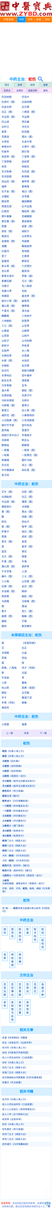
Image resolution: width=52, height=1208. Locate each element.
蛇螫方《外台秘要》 (12, 1082)
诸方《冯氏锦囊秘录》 (16, 801)
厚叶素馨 (7, 216)
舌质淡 (7, 90)
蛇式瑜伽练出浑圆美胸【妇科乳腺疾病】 (22, 1077)
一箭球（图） (29, 450)
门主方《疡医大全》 (14, 840)
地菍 (4, 166)
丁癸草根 (7, 161)
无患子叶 (27, 395)
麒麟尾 (5, 316)
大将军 (5, 141)
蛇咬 (32, 85)
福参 (4, 186)
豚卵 (24, 591)
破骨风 (25, 301)
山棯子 (5, 340)
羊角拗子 (27, 435)
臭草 (4, 131)
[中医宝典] (26, 15)
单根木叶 (7, 146)
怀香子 (5, 531)
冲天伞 (25, 126)
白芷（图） (8, 112)
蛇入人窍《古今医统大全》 (16, 1114)
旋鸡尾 (5, 430)
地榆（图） (28, 516)
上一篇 (9, 733)
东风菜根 (7, 176)
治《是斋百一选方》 (14, 776)
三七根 (5, 581)
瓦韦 (24, 385)
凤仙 (24, 658)
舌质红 (19, 90)
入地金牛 (27, 316)
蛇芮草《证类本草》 (12, 1119)
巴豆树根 (7, 97)
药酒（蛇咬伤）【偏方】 (16, 865)
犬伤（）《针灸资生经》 (16, 855)
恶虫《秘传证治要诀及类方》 (19, 781)
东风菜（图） (29, 171)
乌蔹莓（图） (9, 405)
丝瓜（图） (28, 586)
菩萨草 (25, 566)
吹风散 (25, 131)
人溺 (24, 571)
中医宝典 (8, 19)
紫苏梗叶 (27, 626)
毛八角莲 (27, 286)
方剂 (30, 19)
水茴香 (25, 355)
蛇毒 (27, 931)
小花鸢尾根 (28, 420)
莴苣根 (5, 596)
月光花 (5, 465)
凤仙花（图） (9, 181)
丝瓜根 (25, 365)
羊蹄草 (5, 440)
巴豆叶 (25, 97)
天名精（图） (9, 591)
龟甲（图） (28, 526)
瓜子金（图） (9, 191)
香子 (4, 611)
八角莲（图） (29, 112)
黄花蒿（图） (9, 221)
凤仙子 (25, 521)
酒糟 (4, 246)
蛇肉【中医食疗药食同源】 (16, 1052)
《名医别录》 (29, 643)
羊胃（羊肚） (9, 702)
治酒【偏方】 (11, 796)
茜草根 (25, 306)
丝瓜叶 (5, 370)
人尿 (4, 682)
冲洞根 (25, 506)
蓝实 (4, 551)
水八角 (25, 350)
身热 (45, 90)
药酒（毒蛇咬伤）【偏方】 (17, 870)
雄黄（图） (8, 616)
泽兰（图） (28, 465)
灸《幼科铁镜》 (12, 766)
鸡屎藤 (25, 241)
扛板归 (5, 251)
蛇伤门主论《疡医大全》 (14, 1067)
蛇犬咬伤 (35, 934)
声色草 (25, 345)
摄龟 (24, 682)
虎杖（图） (8, 231)
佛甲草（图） (29, 181)
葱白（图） (28, 136)
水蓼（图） (8, 360)
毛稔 (24, 291)
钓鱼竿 (5, 151)
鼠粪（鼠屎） (29, 687)
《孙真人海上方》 (13, 751)
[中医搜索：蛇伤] (39, 79)
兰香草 (25, 256)
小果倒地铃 (28, 415)
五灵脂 (25, 692)
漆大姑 (25, 311)
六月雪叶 (27, 266)
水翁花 (25, 360)
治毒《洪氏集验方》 (14, 816)
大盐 (24, 653)
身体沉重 (20, 1007)
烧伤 (5, 931)
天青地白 (7, 375)
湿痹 (45, 85)
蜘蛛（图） (28, 616)
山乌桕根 (27, 340)
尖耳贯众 (27, 236)
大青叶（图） (29, 146)
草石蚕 (25, 122)
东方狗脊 (7, 171)
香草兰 (25, 405)
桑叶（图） (8, 576)
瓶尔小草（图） (10, 301)
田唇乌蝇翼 (28, 370)
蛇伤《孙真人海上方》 (13, 1062)
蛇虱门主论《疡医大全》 (14, 1072)
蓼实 (24, 551)
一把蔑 (5, 450)
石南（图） (8, 586)
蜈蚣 (4, 692)
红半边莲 (27, 206)
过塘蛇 (5, 196)
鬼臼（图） (28, 191)
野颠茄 (25, 445)
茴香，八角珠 (9, 667)
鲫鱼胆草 (27, 246)
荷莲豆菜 (7, 206)
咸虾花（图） (9, 415)
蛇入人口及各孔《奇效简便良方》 (19, 1109)
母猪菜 (5, 296)
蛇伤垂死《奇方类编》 (13, 1129)
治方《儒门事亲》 (13, 826)
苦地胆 (25, 251)
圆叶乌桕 (27, 460)
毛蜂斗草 (7, 291)
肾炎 (7, 85)
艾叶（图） (8, 492)
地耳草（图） (9, 156)
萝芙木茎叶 (8, 276)
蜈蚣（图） (28, 390)
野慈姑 (5, 445)
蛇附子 (5, 345)
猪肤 (4, 621)
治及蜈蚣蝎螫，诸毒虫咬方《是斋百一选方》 (23, 882)
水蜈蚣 (5, 365)
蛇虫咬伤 (20, 934)
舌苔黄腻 (20, 989)
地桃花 (25, 166)
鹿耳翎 (25, 271)
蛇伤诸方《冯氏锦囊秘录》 (16, 1144)
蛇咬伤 (42, 944)
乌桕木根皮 (8, 400)
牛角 (24, 561)
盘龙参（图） (29, 296)
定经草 (25, 161)
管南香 (25, 186)
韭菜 (24, 541)
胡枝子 (25, 231)
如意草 (25, 321)
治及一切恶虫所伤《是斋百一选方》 (22, 875)
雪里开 (25, 430)
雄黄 (24, 724)
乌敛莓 (5, 601)
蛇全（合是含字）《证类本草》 (17, 1042)
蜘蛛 (24, 702)
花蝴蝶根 (27, 216)
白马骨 (25, 107)
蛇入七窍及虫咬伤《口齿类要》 (18, 1057)
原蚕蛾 (5, 460)
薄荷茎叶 (7, 506)
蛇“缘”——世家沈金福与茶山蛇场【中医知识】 (26, 909)
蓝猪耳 (5, 261)
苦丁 (4, 256)
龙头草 (5, 271)
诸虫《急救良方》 (13, 831)
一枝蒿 (5, 455)
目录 (26, 733)
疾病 (38, 19)
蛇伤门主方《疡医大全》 (14, 1134)
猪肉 (4, 626)
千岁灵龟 (7, 571)
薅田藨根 (27, 201)
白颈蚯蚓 (7, 496)
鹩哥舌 (25, 261)
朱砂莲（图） (29, 470)
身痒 (20, 85)
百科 (47, 19)
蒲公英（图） (9, 306)
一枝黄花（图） (30, 455)
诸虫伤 (5, 707)
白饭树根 (27, 102)
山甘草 (25, 325)
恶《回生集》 (11, 761)
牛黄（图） (8, 561)
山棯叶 (25, 335)
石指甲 (5, 350)
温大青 (5, 390)
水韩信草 (7, 355)
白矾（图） (28, 492)
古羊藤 (25, 196)
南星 (24, 556)
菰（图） (7, 526)
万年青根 (7, 385)
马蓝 (24, 672)
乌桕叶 (25, 400)
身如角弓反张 (12, 1011)
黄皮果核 (27, 221)
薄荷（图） (28, 501)
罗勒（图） (28, 276)
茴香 (4, 226)
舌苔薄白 (12, 989)
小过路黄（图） (10, 420)
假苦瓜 (5, 236)
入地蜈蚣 (7, 321)
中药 (21, 19)
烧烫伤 (12, 933)
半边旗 (25, 117)
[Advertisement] (26, 49)
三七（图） (8, 325)
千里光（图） (9, 311)
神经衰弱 (12, 959)
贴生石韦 (7, 380)
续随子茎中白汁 (10, 435)
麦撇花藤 (7, 281)
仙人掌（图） (29, 410)
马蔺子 (5, 286)
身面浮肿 (32, 90)
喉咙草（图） (29, 211)
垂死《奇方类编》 (13, 791)
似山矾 (5, 687)
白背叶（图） (9, 102)
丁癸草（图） (29, 156)
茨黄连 (5, 136)
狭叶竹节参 (8, 425)
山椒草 (25, 330)
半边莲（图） (9, 117)
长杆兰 (5, 126)
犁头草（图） (9, 266)
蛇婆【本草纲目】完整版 (14, 1037)
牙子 (4, 697)
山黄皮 (5, 330)
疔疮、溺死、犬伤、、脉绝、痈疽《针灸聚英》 (26, 890)
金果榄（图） (9, 241)
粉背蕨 (25, 176)
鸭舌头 (25, 440)
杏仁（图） (28, 611)
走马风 (5, 475)
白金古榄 (7, 107)
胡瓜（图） (28, 531)
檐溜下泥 (27, 697)
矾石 (4, 521)
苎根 (24, 621)
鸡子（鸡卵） (29, 667)
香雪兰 (5, 410)
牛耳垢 (5, 677)
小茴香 (5, 724)
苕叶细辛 (27, 375)
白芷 (24, 648)
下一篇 (43, 733)
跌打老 (25, 151)
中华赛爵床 (8, 470)
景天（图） (8, 541)
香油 (24, 606)
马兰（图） (28, 281)
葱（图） (7, 511)
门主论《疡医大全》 (14, 845)
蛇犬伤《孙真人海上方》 (14, 1047)
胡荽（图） (28, 226)
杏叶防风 (27, 425)
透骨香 (25, 380)
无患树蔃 (7, 395)
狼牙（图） (28, 546)
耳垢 (4, 658)
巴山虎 (5, 122)
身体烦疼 (27, 1007)
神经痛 (20, 958)
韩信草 (5, 201)
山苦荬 (5, 335)
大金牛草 (27, 141)
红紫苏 (5, 211)
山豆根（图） (29, 581)
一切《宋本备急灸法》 (16, 806)
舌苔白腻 (5, 989)
